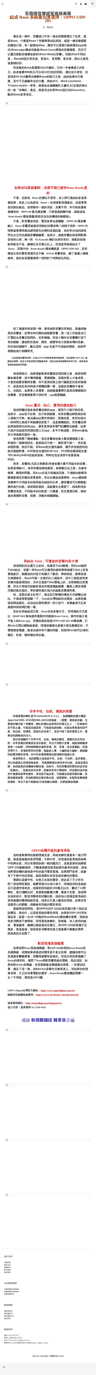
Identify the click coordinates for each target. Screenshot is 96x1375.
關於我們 (8, 1256)
